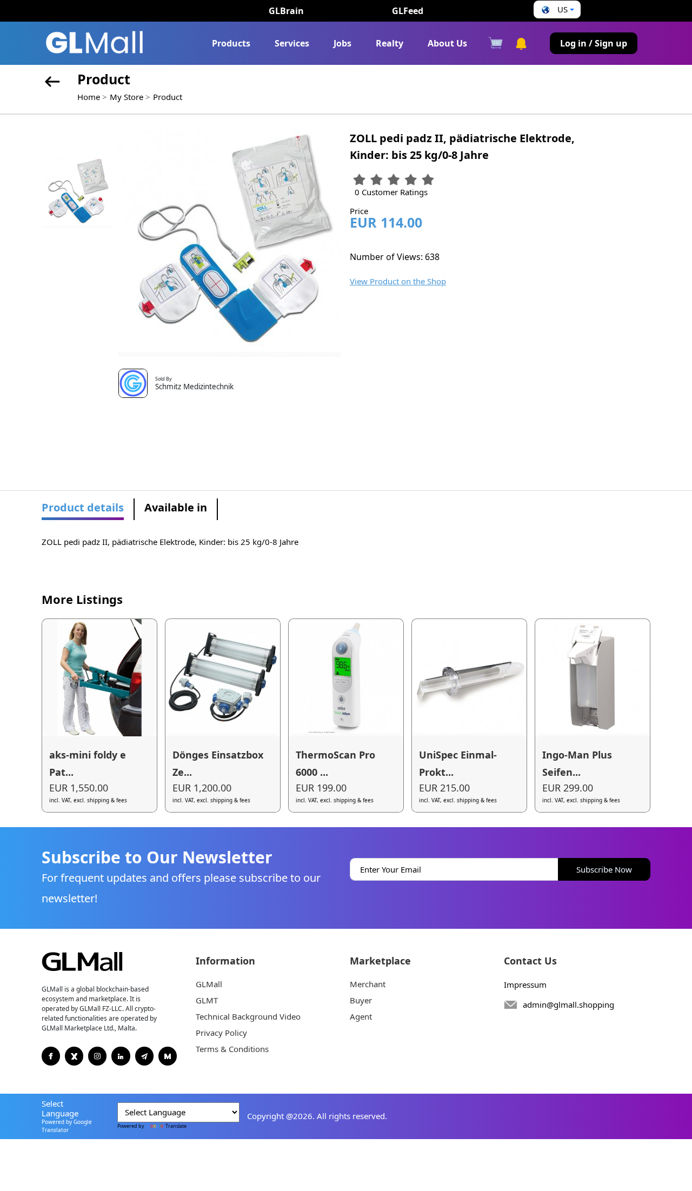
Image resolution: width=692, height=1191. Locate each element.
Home (88, 96)
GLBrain (286, 11)
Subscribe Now (604, 869)
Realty (389, 43)
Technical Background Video (248, 1016)
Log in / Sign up (593, 43)
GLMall (209, 984)
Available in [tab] (175, 507)
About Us (447, 43)
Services (292, 43)
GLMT (207, 1000)
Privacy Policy (221, 1032)
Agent (361, 1016)
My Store (126, 96)
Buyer (361, 1000)
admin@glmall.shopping (568, 1004)
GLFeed (407, 11)
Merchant (367, 984)
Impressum (525, 984)
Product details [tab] (83, 507)
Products (231, 43)
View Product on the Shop (398, 281)
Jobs (342, 43)
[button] (556, 9)
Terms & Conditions (232, 1048)
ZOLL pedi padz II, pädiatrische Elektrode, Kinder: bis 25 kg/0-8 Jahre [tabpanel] (170, 541)
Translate (176, 1125)
